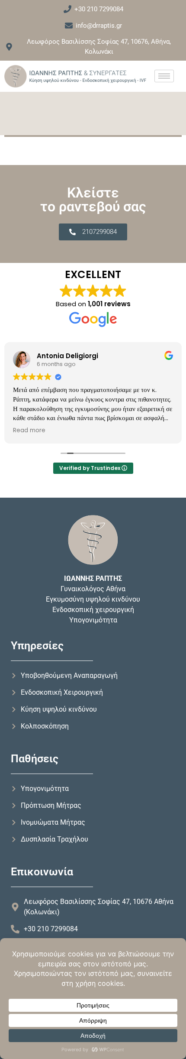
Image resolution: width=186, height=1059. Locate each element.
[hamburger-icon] (164, 76)
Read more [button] (29, 430)
